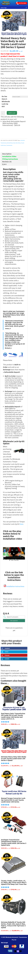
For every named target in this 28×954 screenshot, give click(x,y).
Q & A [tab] (4, 164)
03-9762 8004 (22, 3)
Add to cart (11, 113)
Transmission (9, 145)
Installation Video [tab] (9, 156)
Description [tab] (6, 154)
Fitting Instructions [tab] (10, 159)
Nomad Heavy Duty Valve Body (14, 143)
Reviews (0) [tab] (7, 161)
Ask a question (14, 620)
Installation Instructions (15, 586)
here (21, 524)
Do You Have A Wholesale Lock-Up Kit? (6, 101)
